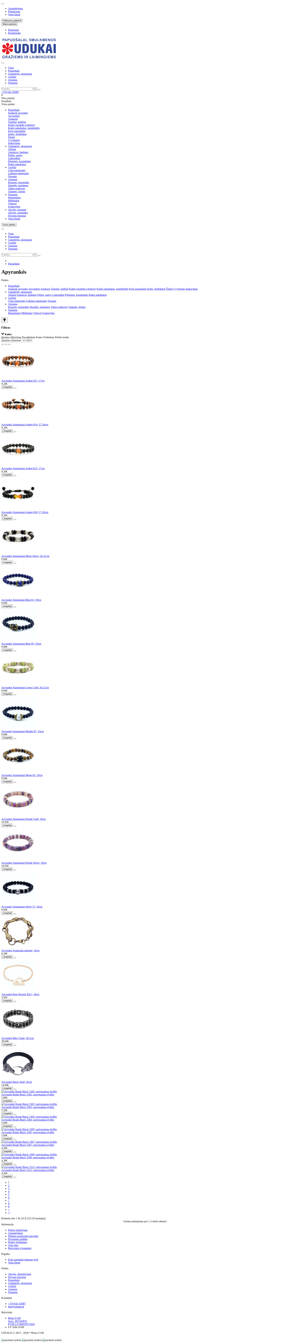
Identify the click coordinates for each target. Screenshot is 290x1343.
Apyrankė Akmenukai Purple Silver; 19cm (23, 862)
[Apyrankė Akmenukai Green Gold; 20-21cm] (18, 684)
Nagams (12, 176)
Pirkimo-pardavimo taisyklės (23, 1236)
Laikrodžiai (14, 158)
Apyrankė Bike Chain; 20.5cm (17, 1038)
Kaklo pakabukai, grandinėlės (24, 128)
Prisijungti (13, 30)
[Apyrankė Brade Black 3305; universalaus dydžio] (29, 1129)
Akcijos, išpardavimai (19, 1274)
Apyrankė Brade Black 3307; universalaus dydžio (27, 1145)
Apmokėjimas (15, 8)
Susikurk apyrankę (18, 112)
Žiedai (11, 137)
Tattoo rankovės (16, 188)
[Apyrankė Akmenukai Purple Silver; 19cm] (18, 859)
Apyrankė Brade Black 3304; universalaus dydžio (27, 1119)
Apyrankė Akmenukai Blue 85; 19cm (21, 643)
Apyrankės (14, 116)
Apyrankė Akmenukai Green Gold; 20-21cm (25, 687)
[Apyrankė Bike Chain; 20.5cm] (18, 1035)
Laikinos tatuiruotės (18, 173)
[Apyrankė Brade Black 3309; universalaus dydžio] (29, 1154)
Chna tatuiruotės (16, 170)
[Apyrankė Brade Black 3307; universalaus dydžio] (29, 1141)
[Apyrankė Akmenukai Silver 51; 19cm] (18, 903)
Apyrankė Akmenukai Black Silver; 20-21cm (25, 556)
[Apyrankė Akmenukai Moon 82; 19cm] (18, 772)
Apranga (12, 79)
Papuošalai (13, 70)
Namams (12, 82)
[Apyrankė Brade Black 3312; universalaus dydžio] (29, 1167)
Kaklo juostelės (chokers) (21, 125)
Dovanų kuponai (17, 215)
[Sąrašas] (6, 344)
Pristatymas (14, 11)
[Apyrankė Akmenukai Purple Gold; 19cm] (18, 816)
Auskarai (13, 119)
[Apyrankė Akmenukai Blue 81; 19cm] (18, 596)
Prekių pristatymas (18, 1230)
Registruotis (14, 33)
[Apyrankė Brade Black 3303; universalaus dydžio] (29, 1104)
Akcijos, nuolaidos (18, 212)
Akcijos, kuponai (17, 209)
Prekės (4, 1268)
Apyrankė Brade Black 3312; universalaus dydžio (27, 1170)
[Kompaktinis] (9, 344)
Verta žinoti (14, 14)
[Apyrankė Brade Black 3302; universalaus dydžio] (29, 1091)
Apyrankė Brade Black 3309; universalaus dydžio (27, 1157)
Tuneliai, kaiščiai (17, 122)
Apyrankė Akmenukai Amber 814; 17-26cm (24, 424)
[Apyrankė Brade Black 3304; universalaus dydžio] (29, 1116)
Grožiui (12, 76)
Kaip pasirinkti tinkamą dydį (23, 1259)
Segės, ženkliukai (17, 134)
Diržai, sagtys (15, 155)
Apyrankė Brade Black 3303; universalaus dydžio (27, 1107)
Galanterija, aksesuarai (20, 73)
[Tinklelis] (2, 344)
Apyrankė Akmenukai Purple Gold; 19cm (23, 819)
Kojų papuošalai (16, 131)
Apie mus (13, 1245)
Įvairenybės (14, 206)
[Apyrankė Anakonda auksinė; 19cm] (18, 947)
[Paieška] (39, 89)
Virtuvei (12, 203)
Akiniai (12, 149)
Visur (11, 67)
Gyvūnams (14, 140)
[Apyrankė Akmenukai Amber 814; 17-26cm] (18, 421)
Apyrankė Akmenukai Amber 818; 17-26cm (24, 512)
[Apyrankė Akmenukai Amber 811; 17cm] (18, 377)
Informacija (7, 1224)
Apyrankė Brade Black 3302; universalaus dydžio (27, 1094)
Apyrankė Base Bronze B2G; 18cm (20, 994)
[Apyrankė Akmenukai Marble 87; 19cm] (18, 728)
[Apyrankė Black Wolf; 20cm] (18, 1079)
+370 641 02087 (10, 92)
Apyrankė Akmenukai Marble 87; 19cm (22, 731)
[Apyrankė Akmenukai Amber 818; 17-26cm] (18, 509)
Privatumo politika (18, 1239)
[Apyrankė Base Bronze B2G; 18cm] (18, 991)
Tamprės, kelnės (16, 191)
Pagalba (5, 1253)
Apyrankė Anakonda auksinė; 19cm (20, 950)
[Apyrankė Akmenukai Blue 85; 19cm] (18, 640)
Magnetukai (14, 197)
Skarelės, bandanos (18, 185)
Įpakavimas (14, 143)
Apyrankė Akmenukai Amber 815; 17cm (23, 468)
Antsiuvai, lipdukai (18, 152)
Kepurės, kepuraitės (18, 182)
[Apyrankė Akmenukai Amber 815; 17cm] (18, 465)
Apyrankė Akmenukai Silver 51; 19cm (21, 906)
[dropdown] (2, 3)
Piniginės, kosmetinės (19, 161)
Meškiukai (13, 200)
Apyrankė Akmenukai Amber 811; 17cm (22, 380)
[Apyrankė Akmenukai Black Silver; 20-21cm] (18, 553)
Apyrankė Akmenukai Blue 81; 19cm (21, 599)
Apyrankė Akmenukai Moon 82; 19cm (21, 775)
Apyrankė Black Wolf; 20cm (16, 1082)
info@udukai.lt (16, 1306)
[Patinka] (15, 387)
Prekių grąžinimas (17, 1242)
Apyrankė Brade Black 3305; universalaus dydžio (27, 1132)
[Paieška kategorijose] (2, 62)
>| (9, 1212)
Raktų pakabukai (17, 164)
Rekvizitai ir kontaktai (19, 1248)
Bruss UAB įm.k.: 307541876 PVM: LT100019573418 (21, 1321)
